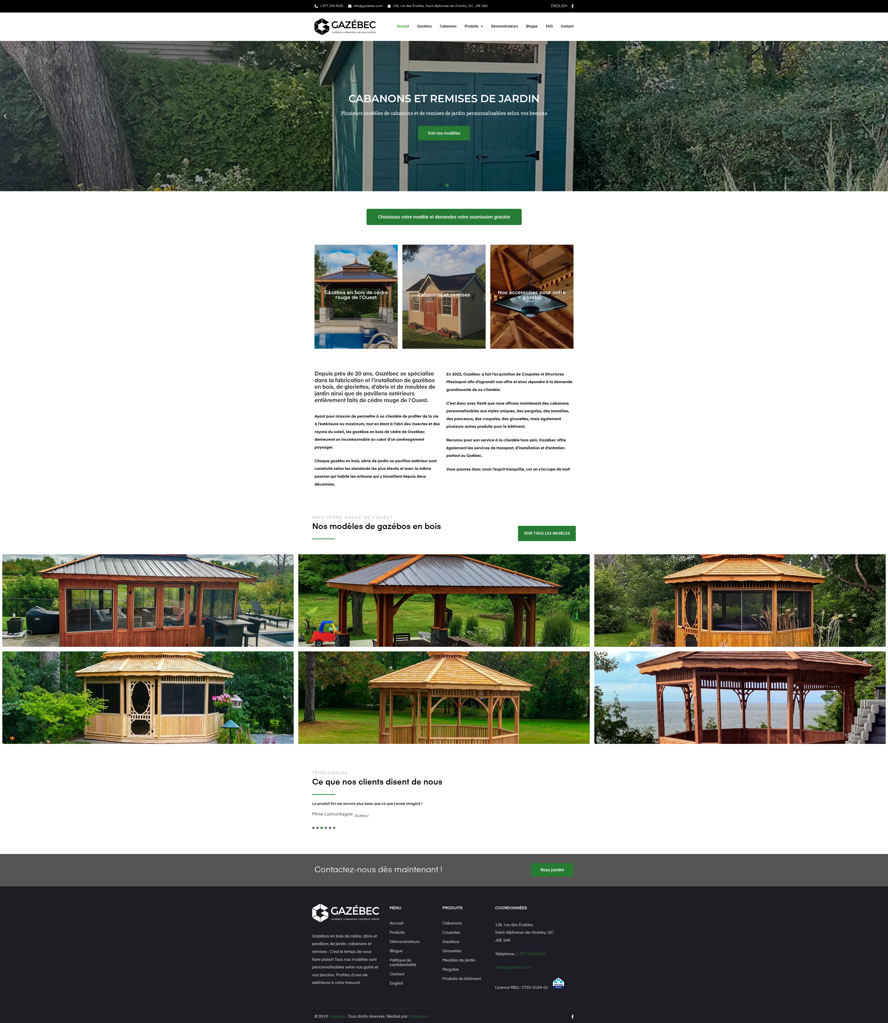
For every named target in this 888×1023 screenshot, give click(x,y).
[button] (5, 116)
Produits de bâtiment (461, 979)
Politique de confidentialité (403, 962)
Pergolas (450, 970)
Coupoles (451, 933)
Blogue (532, 26)
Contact (567, 26)
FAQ (549, 26)
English (559, 6)
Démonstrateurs (504, 26)
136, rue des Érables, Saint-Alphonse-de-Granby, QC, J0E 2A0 (440, 6)
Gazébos (424, 26)
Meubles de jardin (458, 960)
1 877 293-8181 (332, 6)
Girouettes (452, 951)
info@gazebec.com (368, 6)
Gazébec (337, 1017)
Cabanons (448, 26)
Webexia (418, 1017)
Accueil (403, 26)
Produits (471, 26)
